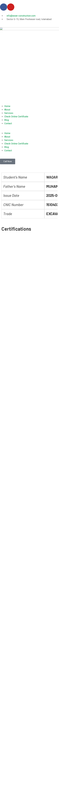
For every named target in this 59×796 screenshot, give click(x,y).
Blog (6, 120)
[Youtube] (10, 7)
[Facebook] (3, 7)
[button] (29, 130)
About (7, 109)
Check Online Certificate (16, 116)
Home (7, 106)
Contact (8, 123)
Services (8, 113)
